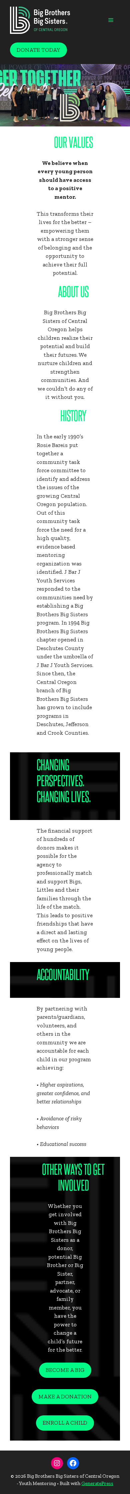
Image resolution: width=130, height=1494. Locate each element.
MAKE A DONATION (65, 1396)
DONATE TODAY (38, 49)
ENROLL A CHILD (65, 1422)
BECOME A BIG (65, 1370)
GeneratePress (97, 1483)
